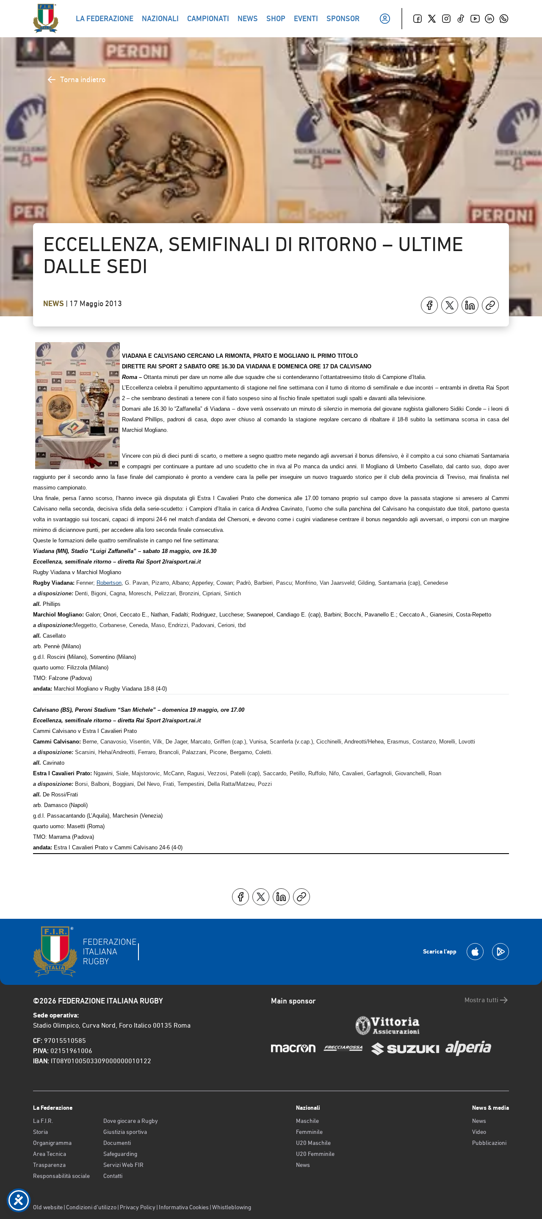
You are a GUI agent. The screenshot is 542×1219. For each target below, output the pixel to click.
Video (479, 1131)
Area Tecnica (49, 1153)
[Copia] (490, 305)
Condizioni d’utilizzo (91, 1207)
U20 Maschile (313, 1142)
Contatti (112, 1175)
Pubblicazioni (489, 1142)
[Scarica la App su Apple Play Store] (475, 951)
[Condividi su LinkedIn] (470, 305)
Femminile (309, 1131)
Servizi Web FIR (123, 1164)
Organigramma (52, 1142)
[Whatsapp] (504, 19)
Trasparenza (49, 1164)
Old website (48, 1207)
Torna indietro (82, 79)
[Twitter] (432, 19)
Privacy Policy (137, 1207)
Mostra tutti (481, 1000)
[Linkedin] (489, 19)
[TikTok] (461, 19)
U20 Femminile (315, 1153)
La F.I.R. (43, 1120)
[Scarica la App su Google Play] (500, 951)
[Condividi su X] (449, 305)
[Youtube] (475, 19)
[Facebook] (417, 19)
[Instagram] (446, 19)
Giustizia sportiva (125, 1131)
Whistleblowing (231, 1207)
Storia (40, 1131)
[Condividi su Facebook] (429, 305)
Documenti (117, 1142)
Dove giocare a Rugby (130, 1120)
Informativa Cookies (184, 1207)
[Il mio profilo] (385, 18)
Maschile (307, 1120)
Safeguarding (120, 1153)
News (54, 303)
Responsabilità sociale (61, 1175)
